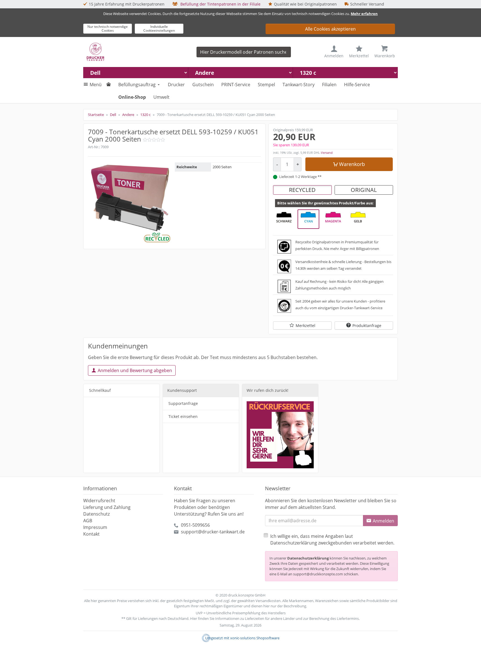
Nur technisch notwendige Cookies (107, 28)
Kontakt (91, 534)
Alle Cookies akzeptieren (330, 29)
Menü (96, 84)
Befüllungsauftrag (137, 84)
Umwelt (161, 97)
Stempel (266, 84)
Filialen (329, 84)
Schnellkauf (100, 390)
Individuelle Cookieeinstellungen (159, 28)
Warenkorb (352, 164)
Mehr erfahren (364, 13)
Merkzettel (305, 325)
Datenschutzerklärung (308, 558)
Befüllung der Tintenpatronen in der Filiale (220, 4)
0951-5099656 (195, 525)
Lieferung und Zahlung (107, 507)
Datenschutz (96, 514)
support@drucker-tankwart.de (213, 532)
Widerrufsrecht (99, 500)
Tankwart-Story (299, 84)
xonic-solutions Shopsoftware (254, 637)
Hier (193, 618)
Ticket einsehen (183, 416)
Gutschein (203, 84)
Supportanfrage (183, 403)
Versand (327, 152)
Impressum (95, 527)
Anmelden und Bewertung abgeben (135, 370)
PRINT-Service (235, 84)
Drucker (176, 84)
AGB (87, 521)
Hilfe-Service (357, 84)
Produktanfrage (366, 325)
